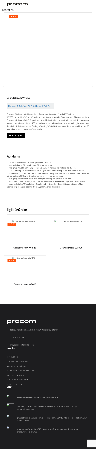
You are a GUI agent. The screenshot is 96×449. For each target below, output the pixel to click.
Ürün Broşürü (15, 135)
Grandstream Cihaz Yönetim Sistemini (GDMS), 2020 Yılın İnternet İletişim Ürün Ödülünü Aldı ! (52, 419)
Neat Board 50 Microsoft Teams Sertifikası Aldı (37, 397)
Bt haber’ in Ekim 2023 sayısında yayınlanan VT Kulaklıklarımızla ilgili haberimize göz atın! (47, 407)
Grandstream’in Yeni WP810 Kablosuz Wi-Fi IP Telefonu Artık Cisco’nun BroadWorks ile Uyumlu (47, 430)
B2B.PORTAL (8, 10)
